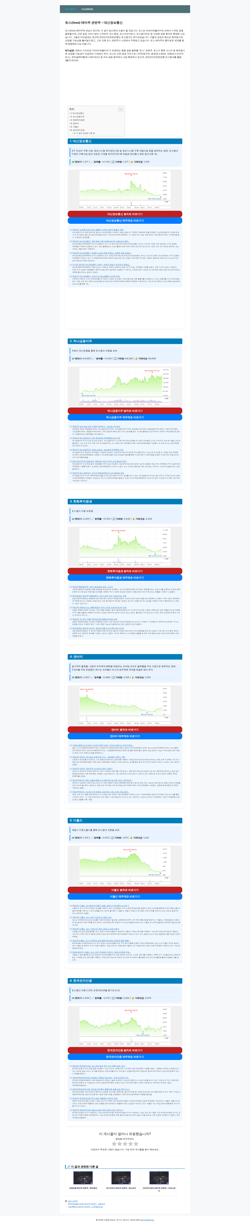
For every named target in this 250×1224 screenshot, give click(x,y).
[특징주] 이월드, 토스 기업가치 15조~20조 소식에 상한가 (95, 929)
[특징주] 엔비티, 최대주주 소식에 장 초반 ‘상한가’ (92, 768)
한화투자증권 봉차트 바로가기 (125, 571)
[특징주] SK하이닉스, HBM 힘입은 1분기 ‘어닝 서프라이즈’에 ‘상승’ (99, 607)
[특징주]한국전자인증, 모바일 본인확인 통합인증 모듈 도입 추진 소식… (101, 1089)
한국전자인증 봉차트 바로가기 (125, 1050)
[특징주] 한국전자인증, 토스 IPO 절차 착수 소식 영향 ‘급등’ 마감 (98, 1066)
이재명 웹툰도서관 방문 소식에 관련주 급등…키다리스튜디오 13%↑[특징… (103, 745)
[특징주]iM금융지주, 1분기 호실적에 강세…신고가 (92, 587)
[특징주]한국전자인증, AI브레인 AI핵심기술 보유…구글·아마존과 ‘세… (100, 1078)
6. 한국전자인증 (78, 130)
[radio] (114, 1144)
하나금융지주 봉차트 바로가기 (125, 410)
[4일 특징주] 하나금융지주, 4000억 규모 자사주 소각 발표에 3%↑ (99, 461)
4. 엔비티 (75, 123)
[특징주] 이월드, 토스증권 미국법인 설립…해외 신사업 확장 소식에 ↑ (100, 906)
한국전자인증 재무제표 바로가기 (125, 1056)
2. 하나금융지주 (78, 116)
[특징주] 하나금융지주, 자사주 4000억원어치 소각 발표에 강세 (98, 473)
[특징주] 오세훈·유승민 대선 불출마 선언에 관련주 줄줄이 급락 (97, 230)
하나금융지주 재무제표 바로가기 (125, 417)
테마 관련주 (70, 9)
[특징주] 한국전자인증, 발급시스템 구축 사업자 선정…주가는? (97, 1110)
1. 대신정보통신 (77, 113)
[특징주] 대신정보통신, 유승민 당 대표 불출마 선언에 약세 (96, 276)
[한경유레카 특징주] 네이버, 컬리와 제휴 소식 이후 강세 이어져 (98, 628)
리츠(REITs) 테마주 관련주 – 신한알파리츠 (85, 1207)
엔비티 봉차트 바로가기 (125, 729)
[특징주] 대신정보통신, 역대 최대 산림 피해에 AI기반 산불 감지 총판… (101, 241)
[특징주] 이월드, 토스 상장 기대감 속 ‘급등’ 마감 (91, 917)
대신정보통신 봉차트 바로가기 (125, 214)
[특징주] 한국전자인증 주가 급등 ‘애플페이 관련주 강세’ (95, 1098)
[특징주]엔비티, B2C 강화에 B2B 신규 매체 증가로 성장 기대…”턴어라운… (102, 780)
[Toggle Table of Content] (119, 109)
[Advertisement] (125, 83)
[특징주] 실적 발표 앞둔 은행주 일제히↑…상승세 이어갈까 (96, 426)
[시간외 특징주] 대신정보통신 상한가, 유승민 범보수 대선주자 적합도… (101, 264)
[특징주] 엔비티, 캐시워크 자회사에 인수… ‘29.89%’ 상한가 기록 (98, 757)
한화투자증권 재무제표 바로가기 (125, 577)
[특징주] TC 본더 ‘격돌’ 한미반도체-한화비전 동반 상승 (94, 619)
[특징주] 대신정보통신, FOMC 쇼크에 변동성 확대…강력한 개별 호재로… (102, 253)
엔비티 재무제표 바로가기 (125, 736)
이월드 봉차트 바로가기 (125, 890)
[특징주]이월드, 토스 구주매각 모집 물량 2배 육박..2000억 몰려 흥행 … (101, 940)
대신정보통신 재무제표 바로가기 (125, 220)
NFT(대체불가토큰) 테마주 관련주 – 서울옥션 (86, 1204)
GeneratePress (147, 1220)
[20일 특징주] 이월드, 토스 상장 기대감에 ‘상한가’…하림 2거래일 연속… (101, 952)
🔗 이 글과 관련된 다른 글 (84, 133)
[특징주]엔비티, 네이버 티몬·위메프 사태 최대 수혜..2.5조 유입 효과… (100, 792)
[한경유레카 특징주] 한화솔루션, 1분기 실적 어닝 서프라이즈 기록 (99, 596)
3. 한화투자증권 (78, 120)
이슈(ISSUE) (87, 9)
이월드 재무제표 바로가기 (125, 896)
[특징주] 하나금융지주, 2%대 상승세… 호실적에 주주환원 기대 (97, 450)
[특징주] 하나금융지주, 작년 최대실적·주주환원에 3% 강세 (96, 438)
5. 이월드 (75, 126)
